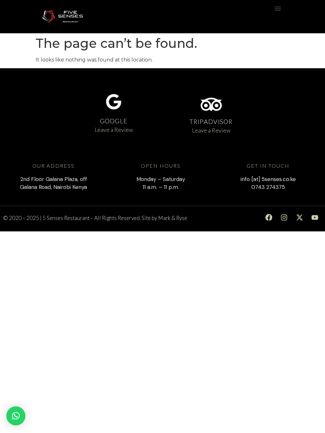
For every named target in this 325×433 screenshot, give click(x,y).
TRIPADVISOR (211, 121)
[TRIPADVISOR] (211, 104)
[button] (277, 8)
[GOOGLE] (114, 102)
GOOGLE (114, 121)
